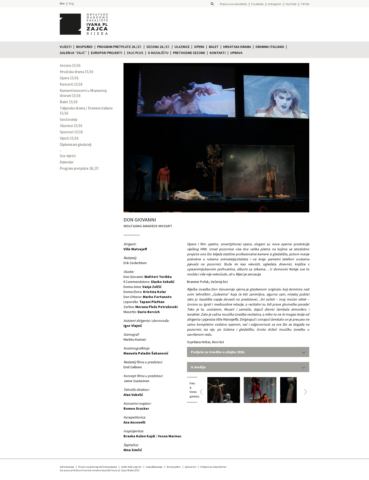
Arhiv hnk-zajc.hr (131, 466)
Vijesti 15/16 (69, 138)
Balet (214, 46)
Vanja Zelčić (152, 286)
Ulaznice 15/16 (71, 125)
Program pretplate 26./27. (119, 46)
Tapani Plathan (151, 301)
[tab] (248, 352)
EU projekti (173, 466)
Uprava (236, 52)
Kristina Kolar (154, 291)
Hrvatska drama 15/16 (76, 71)
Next (303, 392)
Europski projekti (106, 52)
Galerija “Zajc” (73, 52)
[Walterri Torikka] (223, 390)
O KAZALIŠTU (158, 52)
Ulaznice (182, 46)
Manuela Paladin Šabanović (146, 353)
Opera (199, 46)
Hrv (62, 3)
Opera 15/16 (69, 78)
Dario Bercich (149, 312)
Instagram (274, 4)
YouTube (291, 4)
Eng (71, 3)
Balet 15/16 (68, 101)
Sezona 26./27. (158, 46)
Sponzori (190, 466)
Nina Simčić (133, 450)
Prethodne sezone (189, 52)
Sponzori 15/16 (71, 132)
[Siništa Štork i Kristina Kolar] (296, 390)
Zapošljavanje (154, 466)
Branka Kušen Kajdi (139, 436)
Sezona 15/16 (70, 65)
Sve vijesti (68, 155)
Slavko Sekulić (162, 281)
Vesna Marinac (169, 436)
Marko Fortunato (157, 296)
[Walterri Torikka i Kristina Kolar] (260, 390)
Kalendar (67, 162)
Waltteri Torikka (158, 276)
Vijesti (66, 46)
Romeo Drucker (136, 408)
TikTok (305, 4)
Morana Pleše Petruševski (156, 307)
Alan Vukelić (133, 394)
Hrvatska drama (237, 46)
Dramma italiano (270, 46)
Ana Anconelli (134, 422)
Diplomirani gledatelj (75, 144)
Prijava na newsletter (233, 4)
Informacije (67, 466)
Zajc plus (135, 52)
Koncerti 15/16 (71, 84)
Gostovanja (68, 119)
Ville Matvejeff (135, 249)
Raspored (84, 46)
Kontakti (218, 52)
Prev (203, 392)
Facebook (257, 4)
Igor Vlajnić (133, 325)
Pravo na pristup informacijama (97, 466)
